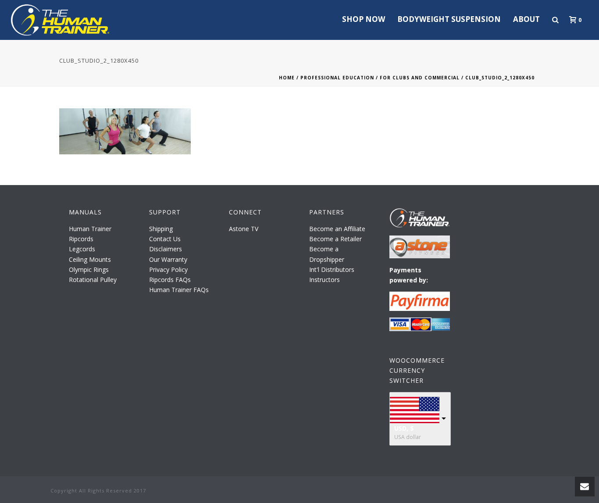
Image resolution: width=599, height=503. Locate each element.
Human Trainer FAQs (179, 289)
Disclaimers (165, 249)
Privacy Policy (168, 269)
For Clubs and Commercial (420, 78)
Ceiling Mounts (90, 259)
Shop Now (363, 19)
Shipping (161, 229)
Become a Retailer (335, 239)
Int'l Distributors (331, 269)
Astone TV (243, 229)
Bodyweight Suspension (449, 19)
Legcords (82, 249)
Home (287, 78)
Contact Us (165, 239)
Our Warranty (168, 259)
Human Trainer (90, 229)
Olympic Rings (89, 269)
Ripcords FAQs (170, 279)
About (526, 19)
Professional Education (337, 78)
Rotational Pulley (93, 279)
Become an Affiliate (337, 229)
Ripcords (81, 239)
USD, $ (404, 428)
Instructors (324, 279)
